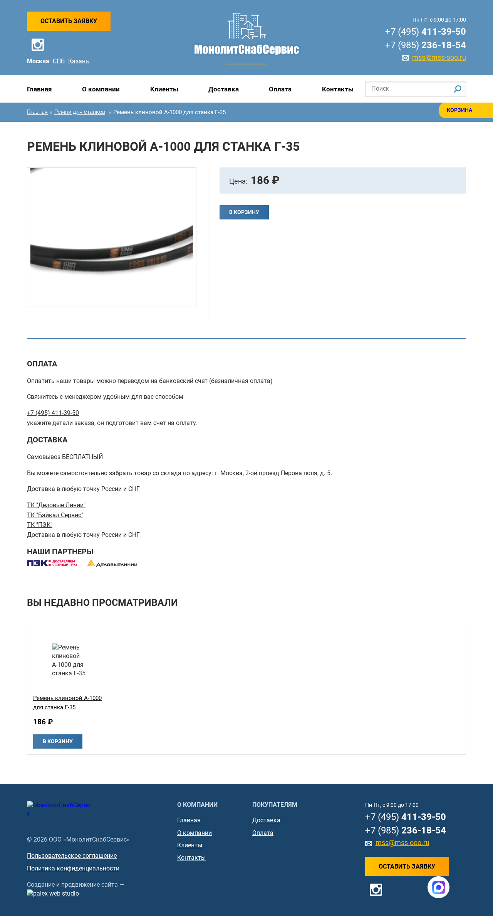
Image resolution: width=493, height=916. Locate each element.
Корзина (459, 110)
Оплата (280, 89)
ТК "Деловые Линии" (56, 505)
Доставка (223, 89)
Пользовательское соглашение (72, 855)
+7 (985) (425, 45)
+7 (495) (425, 31)
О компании (101, 89)
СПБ (59, 61)
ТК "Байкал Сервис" (55, 515)
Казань (78, 61)
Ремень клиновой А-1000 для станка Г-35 (67, 703)
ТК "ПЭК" (39, 524)
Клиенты (164, 89)
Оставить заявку (68, 21)
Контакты (338, 89)
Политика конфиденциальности (73, 868)
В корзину (244, 212)
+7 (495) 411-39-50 (53, 413)
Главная (39, 89)
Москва (38, 61)
